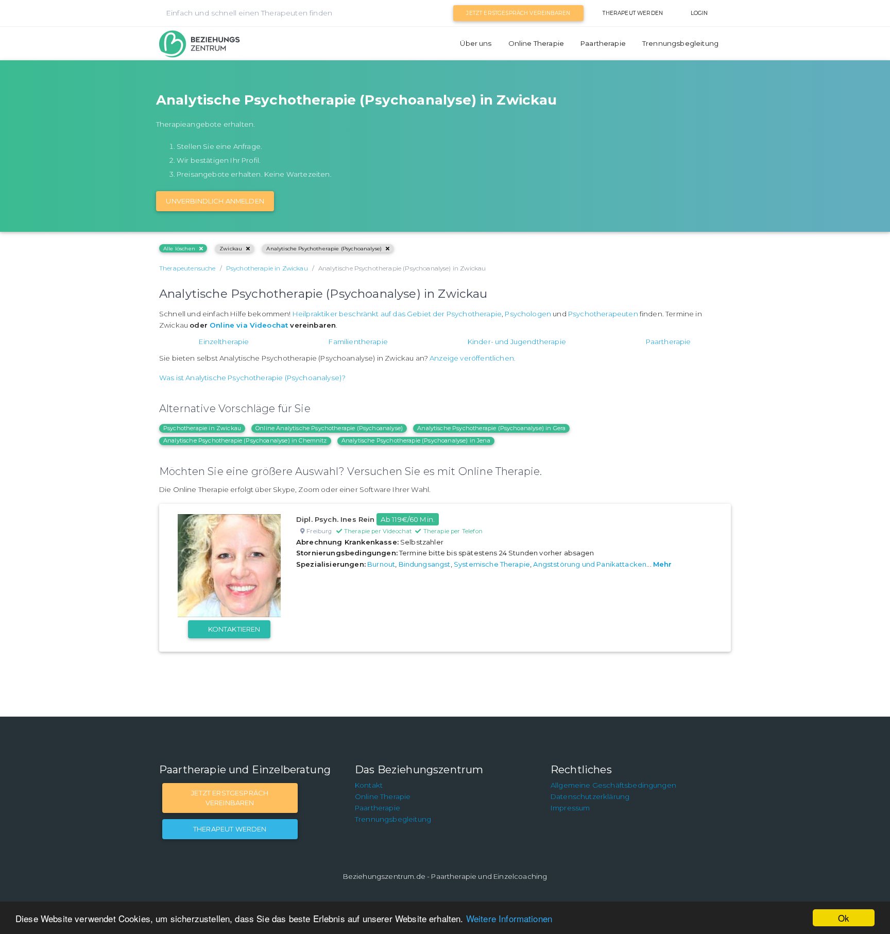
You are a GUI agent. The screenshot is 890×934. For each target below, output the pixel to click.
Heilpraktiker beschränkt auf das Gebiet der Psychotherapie (397, 314)
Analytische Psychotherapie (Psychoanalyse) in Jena (415, 440)
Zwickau (230, 248)
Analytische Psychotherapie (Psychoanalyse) (324, 248)
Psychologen (528, 314)
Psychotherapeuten (603, 314)
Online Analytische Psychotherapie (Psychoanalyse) (329, 428)
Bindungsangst (425, 564)
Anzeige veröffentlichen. (473, 358)
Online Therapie (536, 43)
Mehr (662, 564)
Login (699, 13)
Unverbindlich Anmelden (215, 201)
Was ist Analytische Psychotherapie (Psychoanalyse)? (252, 377)
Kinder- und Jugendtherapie (517, 341)
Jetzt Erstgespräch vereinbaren (518, 13)
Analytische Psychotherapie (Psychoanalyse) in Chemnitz (245, 440)
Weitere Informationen (509, 918)
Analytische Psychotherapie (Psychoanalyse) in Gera (491, 428)
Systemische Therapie (492, 564)
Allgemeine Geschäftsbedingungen (613, 785)
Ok (843, 917)
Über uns (475, 43)
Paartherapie (603, 43)
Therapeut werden (633, 13)
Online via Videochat (249, 325)
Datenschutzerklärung (590, 796)
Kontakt (369, 785)
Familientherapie (358, 341)
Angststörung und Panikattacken (589, 564)
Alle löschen (179, 248)
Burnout (381, 564)
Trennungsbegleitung (680, 43)
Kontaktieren (234, 629)
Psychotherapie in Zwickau (202, 428)
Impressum (570, 808)
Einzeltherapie (224, 341)
